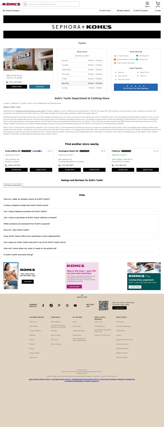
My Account (77, 326)
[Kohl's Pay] (144, 276)
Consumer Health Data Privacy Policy (85, 379)
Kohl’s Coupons (56, 344)
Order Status (33, 326)
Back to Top (82, 297)
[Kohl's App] (20, 276)
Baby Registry (56, 322)
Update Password (79, 330)
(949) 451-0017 (14, 165)
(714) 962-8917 (67, 165)
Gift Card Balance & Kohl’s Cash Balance (79, 339)
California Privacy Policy (61, 379)
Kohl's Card (98, 322)
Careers (118, 335)
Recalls (31, 348)
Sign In (75, 322)
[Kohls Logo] (11, 5)
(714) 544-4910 (15, 82)
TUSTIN (23, 103)
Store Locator (55, 335)
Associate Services (122, 344)
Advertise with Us (122, 357)
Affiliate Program (122, 353)
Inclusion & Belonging (123, 326)
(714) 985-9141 (121, 165)
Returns (31, 339)
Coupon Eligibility (35, 330)
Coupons (40, 86)
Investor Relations (122, 348)
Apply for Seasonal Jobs (124, 339)
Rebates (32, 344)
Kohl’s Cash (33, 357)
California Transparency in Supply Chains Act (82, 381)
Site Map (54, 330)
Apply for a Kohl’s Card (102, 335)
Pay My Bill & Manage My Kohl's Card (102, 330)
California (15, 103)
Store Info (16, 170)
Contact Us (33, 322)
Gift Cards (54, 339)
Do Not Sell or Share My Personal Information (117, 379)
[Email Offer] (82, 276)
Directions (17, 86)
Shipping (32, 335)
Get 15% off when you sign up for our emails (58, 326)
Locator (6, 103)
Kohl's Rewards (99, 326)
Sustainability (120, 330)
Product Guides (34, 353)
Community (120, 322)
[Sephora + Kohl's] (82, 38)
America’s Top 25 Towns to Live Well (30, 111)
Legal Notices (34, 379)
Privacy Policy (45, 379)
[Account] (147, 3)
